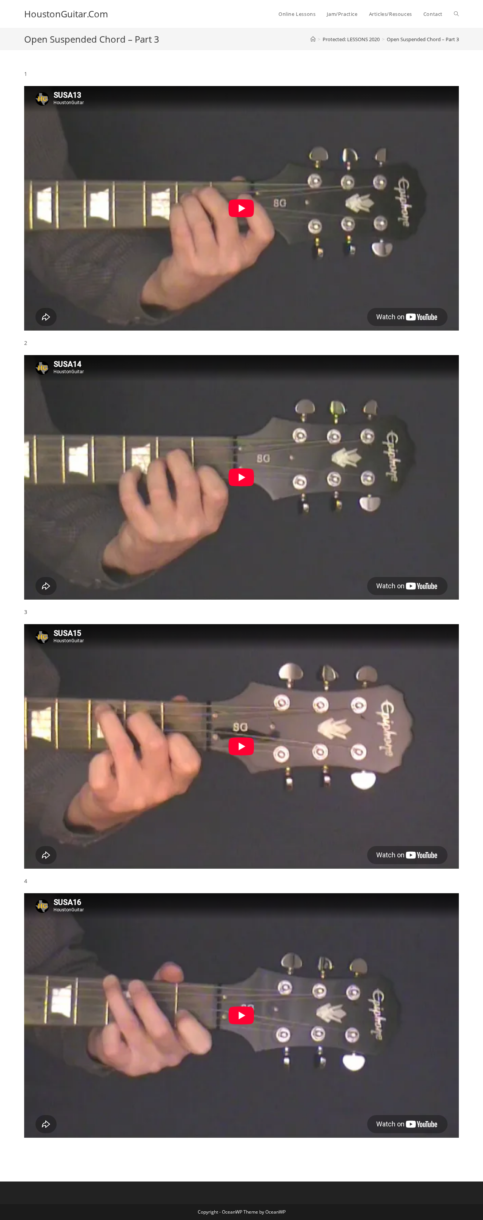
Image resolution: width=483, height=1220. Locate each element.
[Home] (313, 39)
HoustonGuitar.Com (66, 14)
